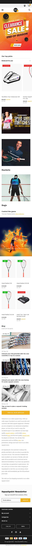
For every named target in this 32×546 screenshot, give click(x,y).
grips (19, 440)
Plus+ (26, 541)
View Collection (19, 214)
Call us (8, 526)
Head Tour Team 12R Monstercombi (23, 315)
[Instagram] (16, 532)
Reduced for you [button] (7, 60)
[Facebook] (11, 532)
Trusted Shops (24, 545)
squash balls (25, 435)
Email (23, 526)
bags (8, 435)
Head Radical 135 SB (23, 283)
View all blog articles (15, 412)
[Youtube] (20, 532)
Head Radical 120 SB (8, 314)
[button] (2, 10)
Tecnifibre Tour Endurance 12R (11, 97)
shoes (24, 433)
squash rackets (10, 433)
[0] (29, 6)
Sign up (25, 500)
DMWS (22, 541)
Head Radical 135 (7, 283)
